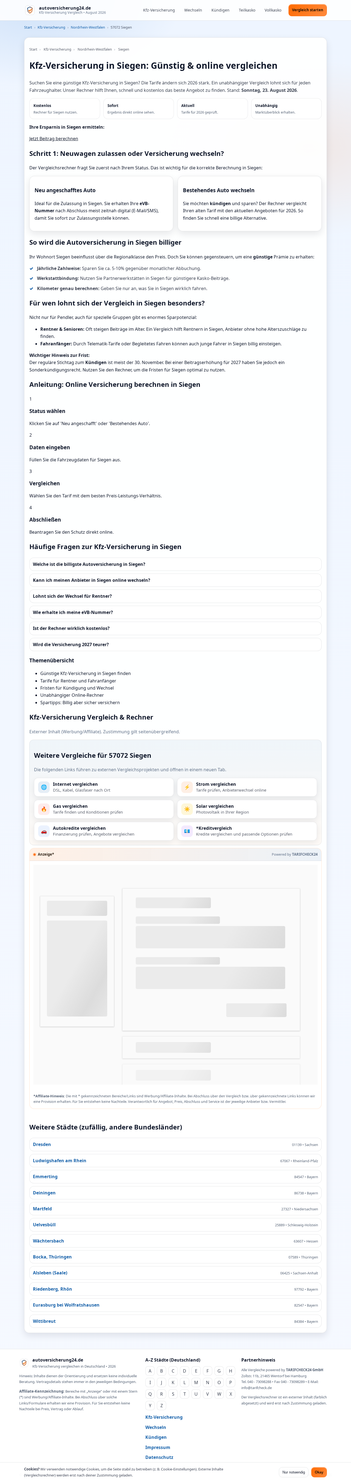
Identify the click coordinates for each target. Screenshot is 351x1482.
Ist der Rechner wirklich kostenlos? (71, 628)
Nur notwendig (293, 1472)
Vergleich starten (307, 9)
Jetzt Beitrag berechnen (53, 139)
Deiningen (44, 1193)
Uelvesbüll (44, 1225)
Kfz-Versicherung (159, 10)
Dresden (42, 1144)
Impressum (157, 1447)
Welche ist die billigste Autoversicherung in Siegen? (89, 564)
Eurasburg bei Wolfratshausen (66, 1305)
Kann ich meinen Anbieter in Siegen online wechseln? (91, 580)
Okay (319, 1472)
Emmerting (45, 1177)
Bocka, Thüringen (52, 1257)
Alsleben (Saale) (50, 1273)
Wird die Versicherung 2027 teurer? (71, 644)
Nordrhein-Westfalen (88, 27)
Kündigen (220, 10)
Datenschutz (159, 1457)
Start (28, 27)
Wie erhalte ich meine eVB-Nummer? (73, 612)
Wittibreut (44, 1321)
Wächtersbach (48, 1241)
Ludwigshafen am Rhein (59, 1161)
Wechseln (193, 10)
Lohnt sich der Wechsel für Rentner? (72, 596)
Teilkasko (247, 10)
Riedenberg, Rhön (52, 1289)
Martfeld (42, 1209)
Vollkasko (273, 10)
